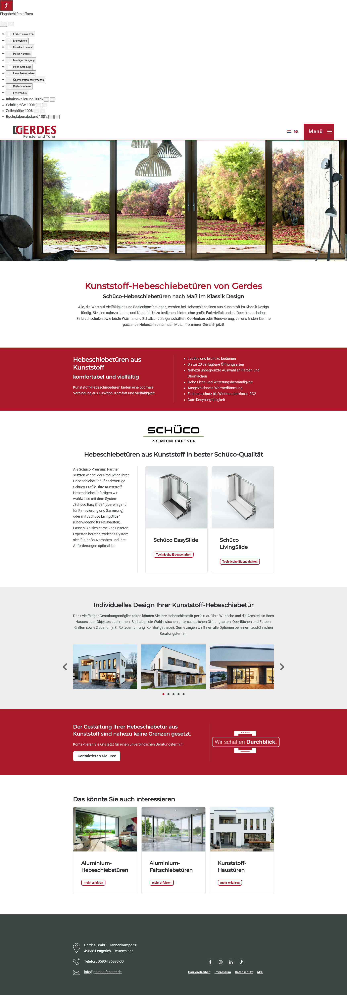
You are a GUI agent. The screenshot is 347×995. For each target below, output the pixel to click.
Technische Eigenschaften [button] (173, 554)
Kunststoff (232, 307)
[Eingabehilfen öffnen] (6, 5)
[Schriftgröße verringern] (38, 105)
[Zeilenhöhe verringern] (36, 111)
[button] (319, 132)
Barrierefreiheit (199, 972)
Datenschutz (244, 972)
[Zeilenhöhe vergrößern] (42, 111)
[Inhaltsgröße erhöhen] (52, 99)
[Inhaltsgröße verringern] (46, 99)
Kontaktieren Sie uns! (97, 756)
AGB (260, 972)
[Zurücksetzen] (3, 24)
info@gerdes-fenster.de (103, 972)
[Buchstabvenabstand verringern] (51, 117)
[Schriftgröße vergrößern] (44, 105)
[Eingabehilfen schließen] (11, 24)
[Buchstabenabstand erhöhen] (57, 117)
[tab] (163, 694)
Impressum (222, 972)
